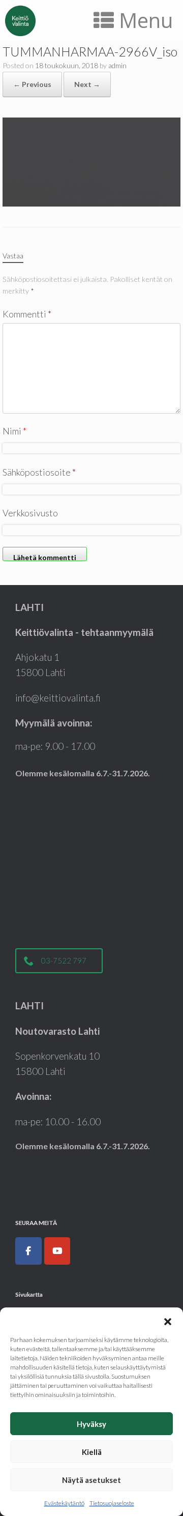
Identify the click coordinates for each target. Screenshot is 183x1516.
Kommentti (27, 313)
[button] (168, 1320)
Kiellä (92, 1451)
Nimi (14, 430)
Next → (87, 84)
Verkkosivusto (30, 512)
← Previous (32, 84)
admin (117, 65)
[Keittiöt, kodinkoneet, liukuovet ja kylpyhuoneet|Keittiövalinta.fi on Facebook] (28, 1251)
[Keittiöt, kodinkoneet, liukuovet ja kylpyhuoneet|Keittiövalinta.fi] (20, 21)
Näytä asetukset (91, 1479)
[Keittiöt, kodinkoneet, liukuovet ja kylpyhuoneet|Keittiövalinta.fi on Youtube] (57, 1251)
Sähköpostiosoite (39, 472)
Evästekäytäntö (64, 1503)
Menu (146, 20)
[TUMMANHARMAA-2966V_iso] (91, 160)
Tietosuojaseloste (111, 1503)
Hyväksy (91, 1423)
